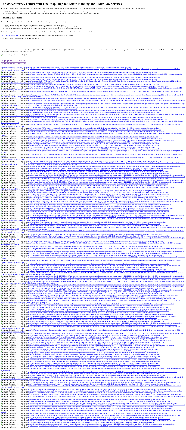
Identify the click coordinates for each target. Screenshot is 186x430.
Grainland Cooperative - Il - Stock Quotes (13, 60)
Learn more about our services (10, 35)
